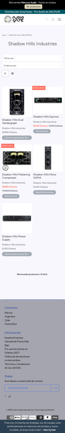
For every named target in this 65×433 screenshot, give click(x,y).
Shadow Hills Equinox (46, 116)
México (8, 312)
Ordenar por (10, 65)
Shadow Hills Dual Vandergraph (13, 121)
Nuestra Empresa (14, 337)
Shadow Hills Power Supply (14, 238)
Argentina (10, 316)
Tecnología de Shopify (44, 410)
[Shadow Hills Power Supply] (17, 218)
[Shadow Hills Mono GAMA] (48, 158)
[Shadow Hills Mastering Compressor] (17, 158)
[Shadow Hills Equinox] (48, 100)
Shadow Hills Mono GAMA (44, 176)
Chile (7, 320)
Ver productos (33, 6)
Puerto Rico (11, 324)
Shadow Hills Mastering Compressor (16, 176)
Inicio (4, 35)
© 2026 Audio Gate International (20, 410)
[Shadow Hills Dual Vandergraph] (17, 102)
